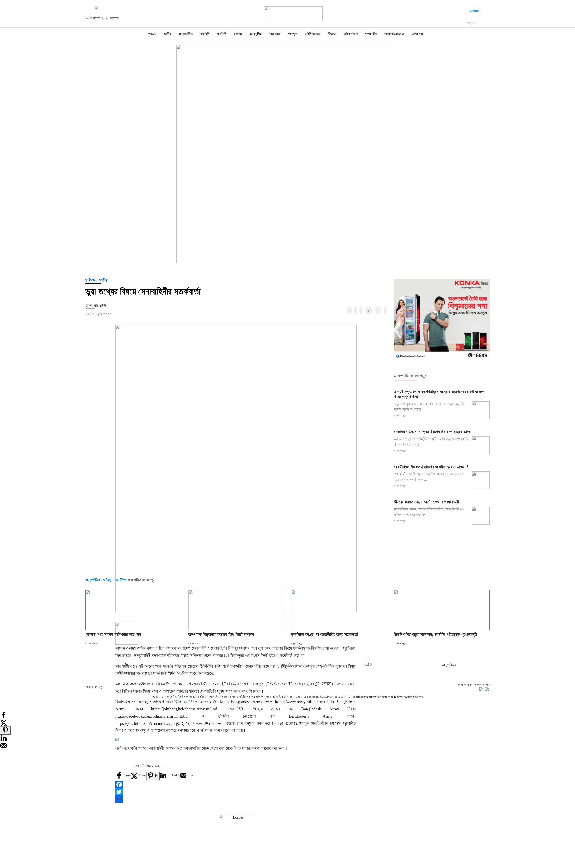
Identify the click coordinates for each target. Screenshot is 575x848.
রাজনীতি (205, 34)
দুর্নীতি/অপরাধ (312, 34)
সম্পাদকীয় (371, 34)
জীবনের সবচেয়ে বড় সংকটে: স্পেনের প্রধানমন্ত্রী (426, 502)
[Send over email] (3, 745)
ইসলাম (238, 34)
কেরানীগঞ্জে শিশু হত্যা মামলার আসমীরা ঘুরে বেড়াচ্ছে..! (431, 466)
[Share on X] (3, 722)
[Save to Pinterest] (5, 730)
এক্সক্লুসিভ (255, 34)
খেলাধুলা (292, 34)
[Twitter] (236, 791)
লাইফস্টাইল (351, 34)
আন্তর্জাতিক (186, 34)
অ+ (368, 310)
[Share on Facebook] (3, 715)
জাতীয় (167, 34)
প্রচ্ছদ (152, 34)
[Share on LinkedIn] (3, 738)
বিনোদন (332, 34)
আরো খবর (417, 34)
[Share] (236, 799)
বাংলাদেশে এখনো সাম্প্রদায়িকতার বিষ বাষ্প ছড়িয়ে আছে (432, 431)
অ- (378, 310)
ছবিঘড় (90, 280)
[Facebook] (236, 784)
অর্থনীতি (221, 34)
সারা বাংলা (274, 34)
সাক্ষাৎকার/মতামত (394, 34)
